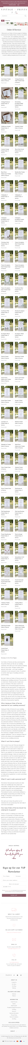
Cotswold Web (18, 1038)
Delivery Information (14, 1013)
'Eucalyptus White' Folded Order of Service (19, 335)
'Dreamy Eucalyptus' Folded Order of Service (20, 312)
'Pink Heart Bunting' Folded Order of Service (19, 513)
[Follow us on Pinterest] (17, 975)
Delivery (14, 994)
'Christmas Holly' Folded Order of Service (5, 244)
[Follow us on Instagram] (21, 975)
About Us (14, 1011)
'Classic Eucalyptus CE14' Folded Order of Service (19, 244)
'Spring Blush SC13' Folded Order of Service (19, 558)
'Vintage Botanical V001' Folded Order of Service (19, 80)
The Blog (14, 1009)
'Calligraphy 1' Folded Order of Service (5, 196)
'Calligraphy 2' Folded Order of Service (18, 196)
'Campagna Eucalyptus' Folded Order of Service (19, 219)
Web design (11, 1038)
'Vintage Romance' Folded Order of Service (5, 103)
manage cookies (12, 4)
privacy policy (8, 890)
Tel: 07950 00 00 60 (14, 962)
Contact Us (14, 982)
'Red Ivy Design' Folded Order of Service (18, 536)
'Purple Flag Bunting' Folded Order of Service (6, 536)
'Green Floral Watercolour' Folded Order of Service (6, 379)
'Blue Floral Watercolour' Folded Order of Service (6, 173)
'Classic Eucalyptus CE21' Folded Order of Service (5, 289)
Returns (14, 996)
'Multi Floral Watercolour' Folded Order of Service (20, 446)
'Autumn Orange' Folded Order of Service (5, 151)
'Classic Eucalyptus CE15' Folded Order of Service (5, 266)
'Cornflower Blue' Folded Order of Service (19, 289)
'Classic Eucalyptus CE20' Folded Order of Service (19, 266)
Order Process (14, 1002)
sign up (12, 1031)
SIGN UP (14, 895)
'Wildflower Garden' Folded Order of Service (6, 128)
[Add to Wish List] (12, 79)
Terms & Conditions (14, 1017)
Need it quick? (14, 1005)
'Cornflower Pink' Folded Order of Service (5, 312)
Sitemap (14, 988)
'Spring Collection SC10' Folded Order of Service (5, 581)
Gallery (14, 1003)
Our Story (14, 984)
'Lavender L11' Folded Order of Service (5, 423)
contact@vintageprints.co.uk (14, 948)
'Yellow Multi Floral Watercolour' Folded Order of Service (20, 627)
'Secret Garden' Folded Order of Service (5, 558)
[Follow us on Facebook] (14, 975)
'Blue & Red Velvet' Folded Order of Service (19, 151)
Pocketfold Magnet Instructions (14, 1007)
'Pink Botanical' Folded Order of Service (18, 490)
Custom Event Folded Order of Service (5, 650)
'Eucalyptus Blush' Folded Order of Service (5, 335)
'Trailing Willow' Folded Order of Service (19, 604)
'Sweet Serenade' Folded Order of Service (19, 581)
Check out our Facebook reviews (14, 932)
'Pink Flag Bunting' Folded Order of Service (5, 513)
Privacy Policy (14, 1015)
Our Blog (14, 986)
